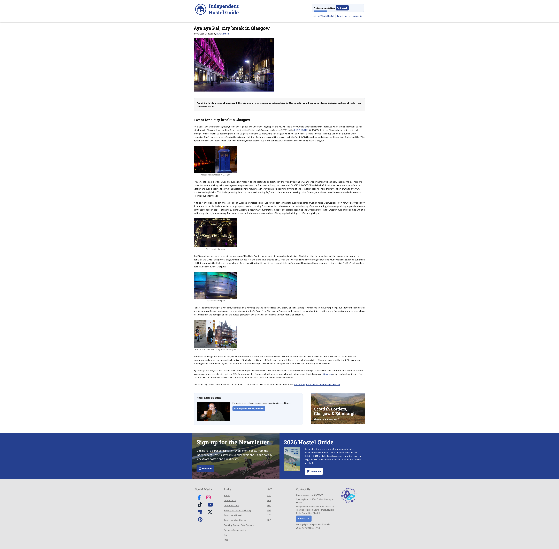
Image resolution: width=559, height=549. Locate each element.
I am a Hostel (343, 15)
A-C (269, 495)
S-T (269, 515)
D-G (269, 500)
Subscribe (206, 468)
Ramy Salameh (222, 34)
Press (226, 535)
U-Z (269, 520)
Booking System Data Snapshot (239, 525)
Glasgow (327, 373)
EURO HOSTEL (301, 130)
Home (227, 495)
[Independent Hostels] (217, 10)
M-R (269, 510)
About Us (357, 15)
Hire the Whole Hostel (323, 15)
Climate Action (231, 505)
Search (343, 7)
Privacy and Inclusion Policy (237, 510)
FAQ (226, 540)
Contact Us (303, 518)
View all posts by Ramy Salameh (249, 408)
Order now (315, 471)
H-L (269, 505)
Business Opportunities (235, 530)
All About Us (230, 500)
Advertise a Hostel (233, 515)
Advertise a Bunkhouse (235, 520)
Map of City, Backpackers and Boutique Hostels (317, 384)
